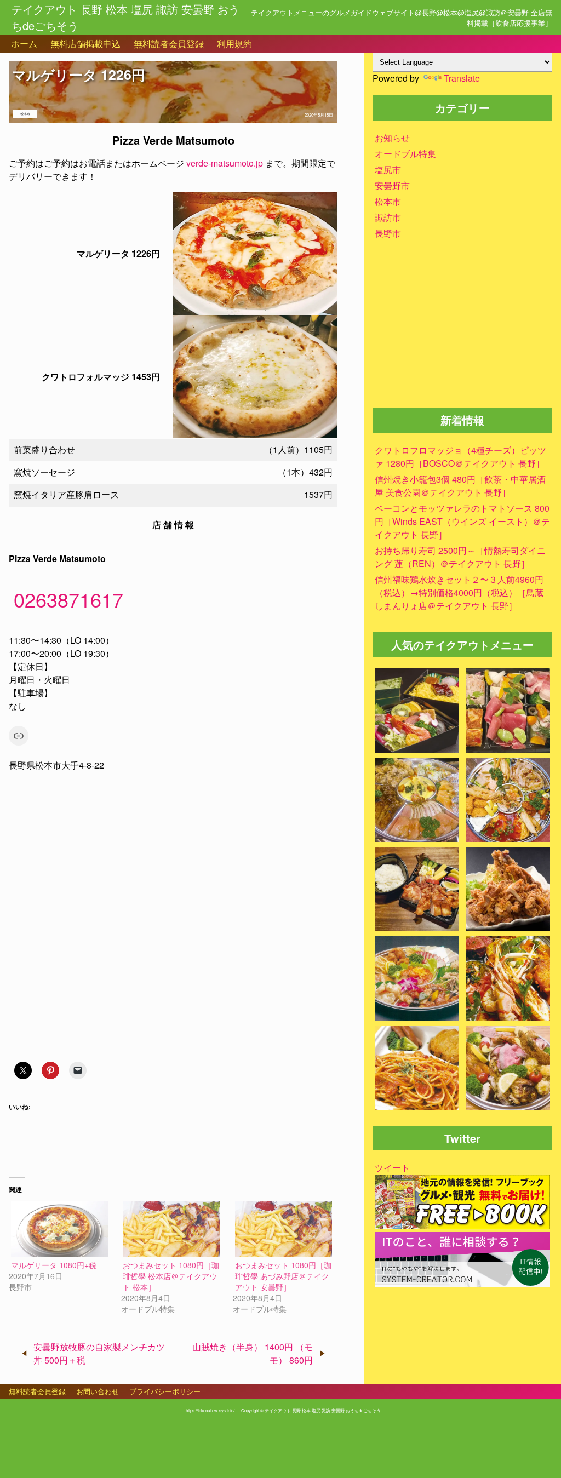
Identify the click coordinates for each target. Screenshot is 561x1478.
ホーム (24, 43)
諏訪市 (388, 217)
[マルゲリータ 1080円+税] (59, 1229)
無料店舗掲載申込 (85, 43)
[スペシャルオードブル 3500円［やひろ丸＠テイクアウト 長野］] (507, 1069)
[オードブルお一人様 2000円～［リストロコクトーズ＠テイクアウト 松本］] (507, 979)
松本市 (25, 113)
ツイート (392, 1167)
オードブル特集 (405, 153)
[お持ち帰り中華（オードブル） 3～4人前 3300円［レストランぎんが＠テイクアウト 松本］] (417, 979)
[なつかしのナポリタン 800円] (417, 1069)
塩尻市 (388, 169)
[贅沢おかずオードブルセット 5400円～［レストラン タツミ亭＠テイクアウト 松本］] (417, 801)
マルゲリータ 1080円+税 (53, 1264)
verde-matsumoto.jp (224, 163)
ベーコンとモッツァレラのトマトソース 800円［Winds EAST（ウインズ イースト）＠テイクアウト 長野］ (462, 521)
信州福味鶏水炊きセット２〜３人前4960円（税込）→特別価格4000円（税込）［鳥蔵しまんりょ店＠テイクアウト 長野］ (459, 592)
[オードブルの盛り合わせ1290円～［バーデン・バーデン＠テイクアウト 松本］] (507, 711)
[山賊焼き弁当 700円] (417, 890)
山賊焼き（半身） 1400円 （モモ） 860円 (252, 1353)
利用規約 (234, 43)
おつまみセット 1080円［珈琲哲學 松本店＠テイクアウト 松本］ (171, 1275)
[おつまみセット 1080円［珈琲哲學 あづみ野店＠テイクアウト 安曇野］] (283, 1229)
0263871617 (68, 599)
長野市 (388, 233)
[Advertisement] (462, 328)
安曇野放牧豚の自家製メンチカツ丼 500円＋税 (99, 1353)
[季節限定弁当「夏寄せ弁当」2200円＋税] (417, 711)
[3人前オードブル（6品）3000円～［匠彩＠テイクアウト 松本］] (507, 801)
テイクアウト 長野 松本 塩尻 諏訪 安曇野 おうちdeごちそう (125, 17)
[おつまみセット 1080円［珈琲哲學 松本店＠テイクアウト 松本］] (171, 1229)
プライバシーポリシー (165, 1391)
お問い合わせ (97, 1391)
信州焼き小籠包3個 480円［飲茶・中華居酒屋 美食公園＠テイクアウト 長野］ (460, 486)
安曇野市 (392, 185)
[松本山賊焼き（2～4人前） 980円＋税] (507, 890)
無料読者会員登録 (169, 43)
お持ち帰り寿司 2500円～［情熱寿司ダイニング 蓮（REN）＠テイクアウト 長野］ (460, 557)
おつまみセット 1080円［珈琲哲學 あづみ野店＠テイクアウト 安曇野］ (283, 1275)
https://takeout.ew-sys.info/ (210, 1410)
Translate (462, 78)
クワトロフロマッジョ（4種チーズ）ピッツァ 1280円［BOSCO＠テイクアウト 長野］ (460, 456)
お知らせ (392, 137)
